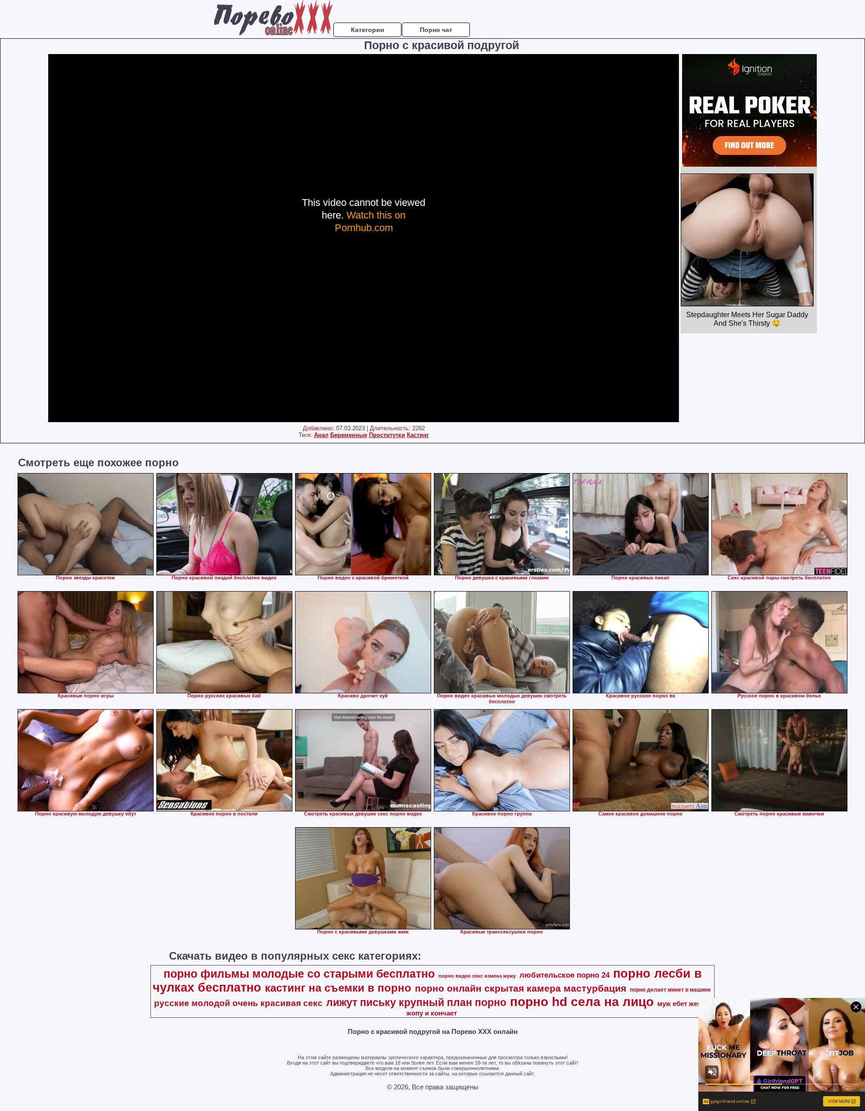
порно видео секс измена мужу (477, 976)
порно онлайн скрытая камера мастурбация (520, 988)
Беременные (348, 435)
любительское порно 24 (564, 974)
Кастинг (418, 435)
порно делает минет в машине (670, 990)
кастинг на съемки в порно (338, 988)
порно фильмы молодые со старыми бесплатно (299, 973)
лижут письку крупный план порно (416, 1002)
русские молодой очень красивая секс (238, 1003)
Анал (321, 435)
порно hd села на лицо (582, 1002)
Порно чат (436, 29)
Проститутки (387, 435)
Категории (367, 29)
